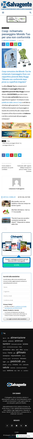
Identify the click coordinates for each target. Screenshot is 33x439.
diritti (17, 349)
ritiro (20, 364)
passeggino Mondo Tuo (8, 145)
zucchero (25, 370)
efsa (21, 350)
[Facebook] (3, 44)
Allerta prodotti (5, 28)
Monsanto (23, 358)
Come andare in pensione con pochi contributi (7, 167)
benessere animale (16, 344)
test (15, 370)
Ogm (4, 361)
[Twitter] (7, 44)
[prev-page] (3, 229)
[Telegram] (19, 44)
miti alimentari (15, 358)
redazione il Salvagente (9, 40)
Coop (8, 141)
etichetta (26, 349)
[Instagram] (12, 425)
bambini (6, 344)
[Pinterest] (11, 44)
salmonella (25, 364)
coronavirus (6, 350)
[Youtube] (26, 425)
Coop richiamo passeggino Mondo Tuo (12, 143)
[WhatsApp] (15, 44)
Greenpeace (6, 355)
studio (4, 370)
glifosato (21, 352)
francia (10, 353)
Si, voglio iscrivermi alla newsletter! (16, 319)
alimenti (5, 341)
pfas (23, 361)
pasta (8, 361)
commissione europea (12, 347)
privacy (9, 364)
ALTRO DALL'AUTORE (24, 197)
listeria (23, 355)
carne (4, 347)
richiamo (15, 364)
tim (19, 370)
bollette (25, 344)
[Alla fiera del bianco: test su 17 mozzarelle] (6, 212)
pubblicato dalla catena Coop (11, 102)
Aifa (8, 338)
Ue (21, 370)
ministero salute (7, 358)
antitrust (19, 341)
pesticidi (16, 361)
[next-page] (6, 229)
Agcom (4, 338)
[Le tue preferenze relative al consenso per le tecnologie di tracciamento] (24, 436)
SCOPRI (16, 265)
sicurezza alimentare (21, 367)
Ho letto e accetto (15, 307)
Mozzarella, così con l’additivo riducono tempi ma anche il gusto (20, 203)
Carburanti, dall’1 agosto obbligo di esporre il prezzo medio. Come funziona (24, 168)
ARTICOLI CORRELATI (9, 197)
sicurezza (12, 368)
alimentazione (18, 337)
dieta (13, 349)
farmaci (5, 353)
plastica (5, 364)
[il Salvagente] (16, 5)
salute (6, 367)
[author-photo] (16, 186)
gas (14, 353)
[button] (3, 12)
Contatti (16, 432)
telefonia (10, 370)
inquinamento (16, 355)
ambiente (11, 341)
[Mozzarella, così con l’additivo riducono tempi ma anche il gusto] (6, 204)
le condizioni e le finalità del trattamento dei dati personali (15, 307)
